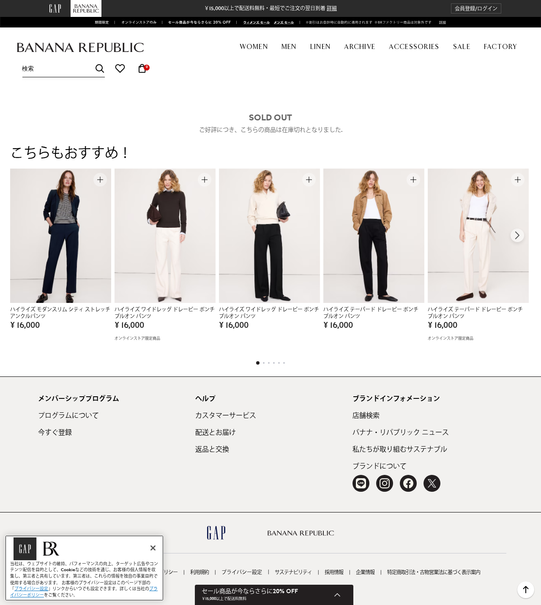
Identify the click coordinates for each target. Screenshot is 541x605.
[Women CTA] (254, 22)
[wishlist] (120, 68)
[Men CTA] (282, 22)
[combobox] (63, 69)
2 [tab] (264, 363)
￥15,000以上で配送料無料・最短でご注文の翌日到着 (270, 8)
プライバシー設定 (241, 572)
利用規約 (199, 572)
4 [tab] (274, 363)
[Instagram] (384, 483)
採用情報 (334, 572)
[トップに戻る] (525, 589)
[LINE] (360, 483)
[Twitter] (432, 483)
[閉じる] (153, 548)
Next (517, 235)
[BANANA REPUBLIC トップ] (80, 47)
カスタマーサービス (225, 415)
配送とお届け (215, 432)
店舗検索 (366, 415)
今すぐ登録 (55, 432)
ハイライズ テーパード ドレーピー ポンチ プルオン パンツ (370, 313)
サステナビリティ (293, 572)
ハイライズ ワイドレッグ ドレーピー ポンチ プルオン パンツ (165, 313)
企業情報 (365, 572)
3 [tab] (269, 363)
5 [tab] (279, 363)
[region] (84, 568)
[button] (476, 9)
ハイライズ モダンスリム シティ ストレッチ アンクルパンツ (60, 313)
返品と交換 (212, 449)
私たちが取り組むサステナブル (399, 449)
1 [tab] (258, 363)
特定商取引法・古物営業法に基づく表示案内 (433, 572)
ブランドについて (379, 466)
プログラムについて (68, 415)
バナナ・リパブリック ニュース (400, 432)
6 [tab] (284, 363)
